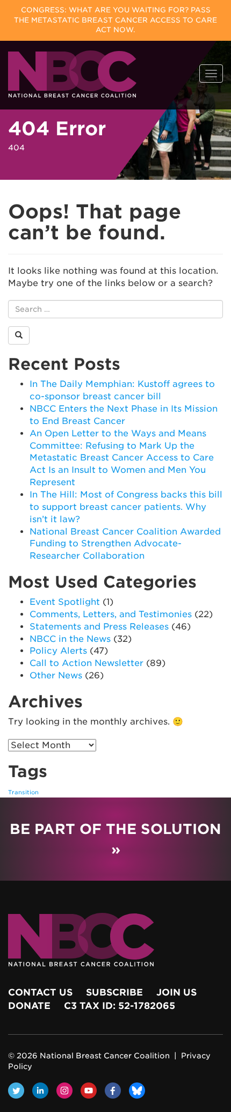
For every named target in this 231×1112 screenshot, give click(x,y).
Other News (56, 675)
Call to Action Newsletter (86, 663)
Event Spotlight (65, 602)
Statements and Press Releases (99, 626)
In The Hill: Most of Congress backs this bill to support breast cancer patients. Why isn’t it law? (126, 506)
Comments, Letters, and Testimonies (111, 614)
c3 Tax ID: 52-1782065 (119, 1005)
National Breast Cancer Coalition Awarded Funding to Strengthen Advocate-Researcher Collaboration (125, 543)
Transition (23, 792)
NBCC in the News (70, 639)
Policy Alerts (58, 651)
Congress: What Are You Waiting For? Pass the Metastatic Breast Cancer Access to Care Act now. (115, 20)
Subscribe (114, 992)
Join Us (176, 992)
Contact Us (40, 992)
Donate (29, 1005)
